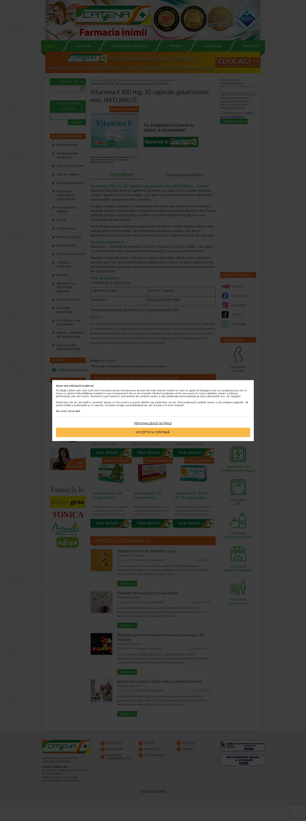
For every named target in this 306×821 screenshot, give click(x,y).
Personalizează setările (153, 423)
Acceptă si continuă (153, 432)
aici (78, 411)
